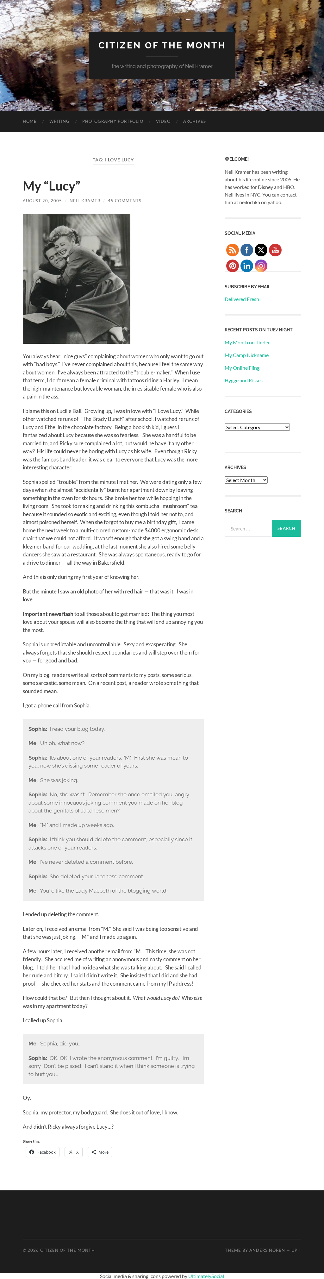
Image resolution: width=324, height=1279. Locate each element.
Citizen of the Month (162, 45)
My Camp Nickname (247, 355)
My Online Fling (242, 368)
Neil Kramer (85, 200)
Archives (194, 121)
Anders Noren (267, 1250)
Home (30, 121)
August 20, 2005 (42, 200)
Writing (59, 121)
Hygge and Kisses (244, 380)
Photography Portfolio (112, 121)
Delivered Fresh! (243, 299)
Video (163, 121)
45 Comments (124, 200)
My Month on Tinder (247, 342)
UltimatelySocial (206, 1276)
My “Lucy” (51, 185)
